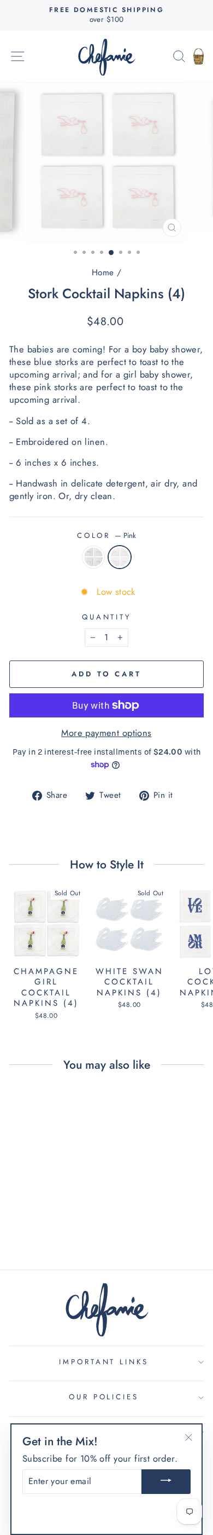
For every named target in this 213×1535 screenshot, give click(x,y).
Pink (120, 557)
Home (103, 273)
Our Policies (104, 1397)
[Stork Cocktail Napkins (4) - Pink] (53, 1218)
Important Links (104, 1362)
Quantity (107, 617)
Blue (93, 557)
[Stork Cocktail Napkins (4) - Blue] (40, 1218)
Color (107, 536)
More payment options (106, 733)
